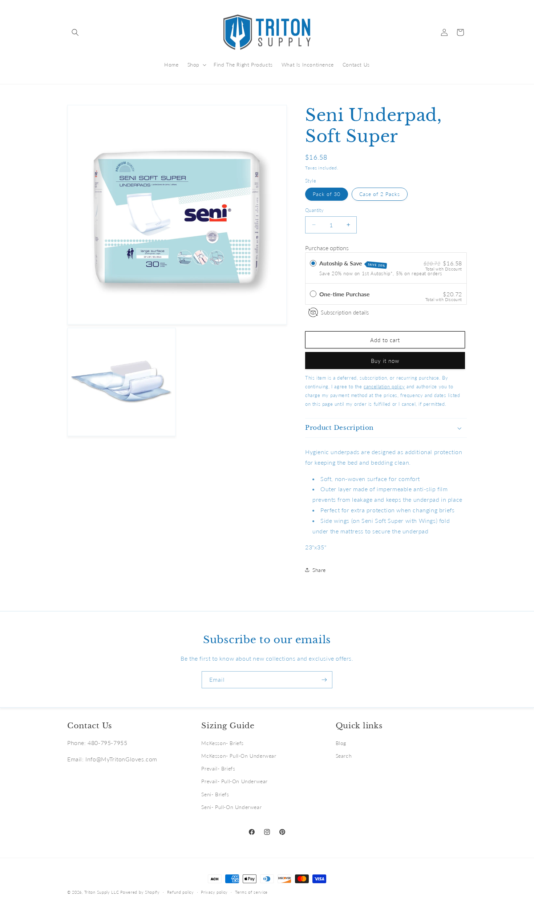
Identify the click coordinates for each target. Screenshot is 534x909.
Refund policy (180, 892)
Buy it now (385, 360)
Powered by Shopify (140, 892)
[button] (75, 32)
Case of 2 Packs (379, 194)
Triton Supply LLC (101, 892)
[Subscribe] (324, 679)
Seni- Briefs (215, 794)
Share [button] (319, 570)
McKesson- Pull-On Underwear (238, 756)
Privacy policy (214, 892)
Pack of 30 (326, 194)
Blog (341, 743)
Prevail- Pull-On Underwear (234, 781)
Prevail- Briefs (218, 768)
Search (344, 756)
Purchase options (327, 247)
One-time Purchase (344, 294)
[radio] (313, 263)
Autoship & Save (352, 264)
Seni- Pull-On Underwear (231, 807)
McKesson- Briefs (222, 743)
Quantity (314, 210)
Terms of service (251, 892)
